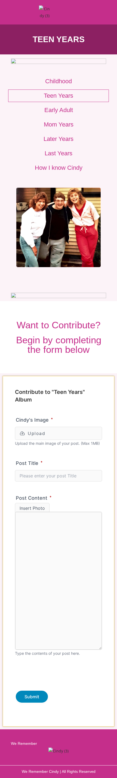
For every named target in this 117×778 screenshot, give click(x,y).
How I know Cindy (58, 167)
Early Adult (58, 110)
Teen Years (58, 95)
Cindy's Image (34, 420)
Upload (36, 433)
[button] (100, 12)
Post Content (33, 498)
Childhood (58, 81)
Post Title (29, 463)
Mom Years (58, 124)
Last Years (58, 153)
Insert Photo (32, 508)
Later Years (58, 138)
